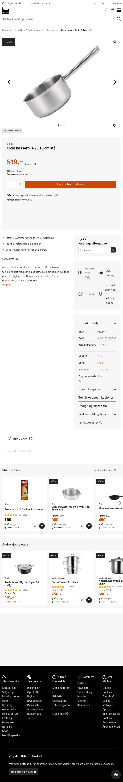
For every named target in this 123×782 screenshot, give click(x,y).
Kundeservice (115, 3)
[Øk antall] (21, 184)
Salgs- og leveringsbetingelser (11, 696)
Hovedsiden (8, 30)
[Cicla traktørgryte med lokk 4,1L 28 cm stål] (72, 490)
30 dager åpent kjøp (14, 3)
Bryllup (31, 696)
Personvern (109, 722)
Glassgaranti (59, 700)
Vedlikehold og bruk (92, 414)
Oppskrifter (34, 692)
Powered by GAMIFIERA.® (19, 450)
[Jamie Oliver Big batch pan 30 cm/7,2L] (24, 564)
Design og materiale (92, 405)
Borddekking (84, 692)
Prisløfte (90, 294)
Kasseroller (52, 30)
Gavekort (82, 688)
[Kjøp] (42, 526)
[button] (114, 125)
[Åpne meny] (119, 10)
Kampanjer (83, 705)
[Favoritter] (35, 526)
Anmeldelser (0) (21, 438)
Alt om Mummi (35, 709)
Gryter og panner (36, 30)
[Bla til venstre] (9, 82)
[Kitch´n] (5, 10)
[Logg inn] (106, 10)
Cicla (100, 363)
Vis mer (6, 284)
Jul (29, 718)
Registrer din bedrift (23, 772)
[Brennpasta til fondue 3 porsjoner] (24, 490)
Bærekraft (108, 696)
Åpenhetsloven (111, 726)
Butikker (107, 692)
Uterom (81, 700)
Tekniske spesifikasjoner (95, 397)
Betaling (7, 726)
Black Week (34, 713)
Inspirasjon (33, 688)
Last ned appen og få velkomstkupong (110, 293)
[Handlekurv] (113, 10)
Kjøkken (21, 30)
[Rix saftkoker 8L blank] (72, 564)
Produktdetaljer (89, 323)
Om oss (106, 688)
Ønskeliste (33, 705)
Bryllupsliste (34, 700)
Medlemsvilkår (60, 713)
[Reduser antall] (10, 184)
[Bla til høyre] (114, 82)
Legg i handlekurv (70, 184)
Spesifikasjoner (89, 389)
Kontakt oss (9, 688)
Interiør (81, 696)
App (104, 709)
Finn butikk (99, 3)
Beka (10, 143)
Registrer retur (11, 713)
